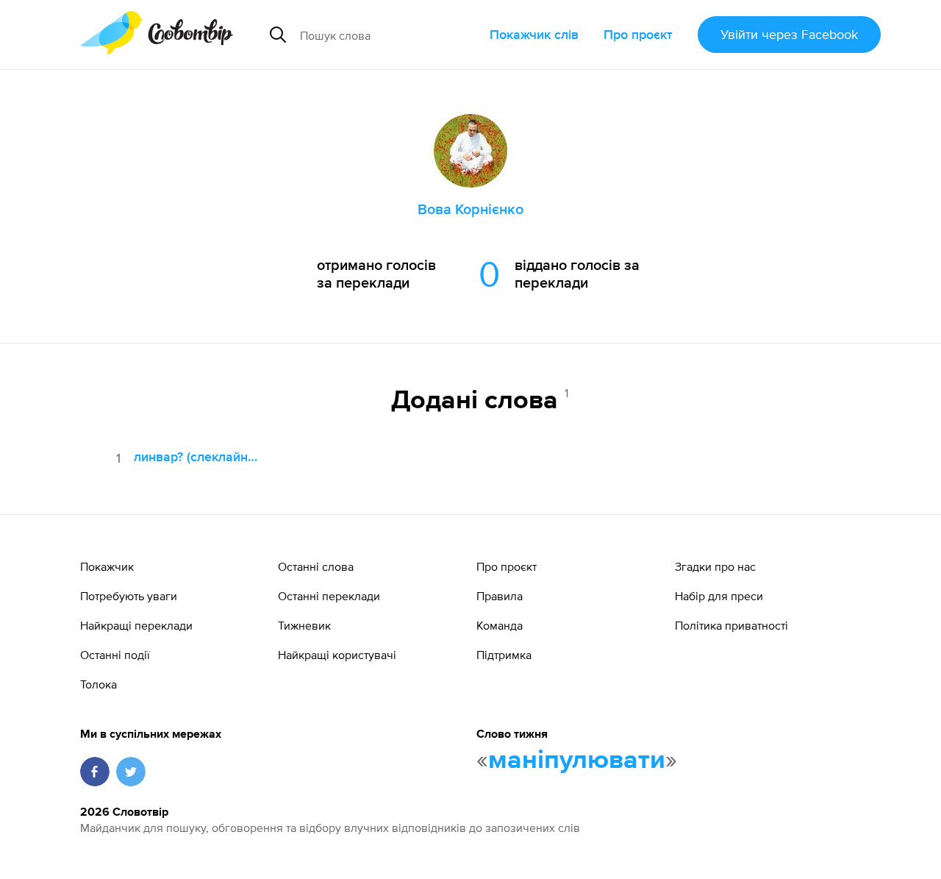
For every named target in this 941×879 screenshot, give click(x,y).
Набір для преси (719, 595)
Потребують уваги (128, 595)
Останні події (115, 654)
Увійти (789, 34)
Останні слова (316, 566)
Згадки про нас (715, 566)
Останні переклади (329, 595)
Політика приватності (731, 625)
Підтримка (504, 654)
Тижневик (304, 625)
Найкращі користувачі (337, 654)
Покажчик (107, 566)
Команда (499, 625)
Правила (499, 595)
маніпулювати (576, 760)
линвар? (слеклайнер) (199, 456)
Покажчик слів (534, 34)
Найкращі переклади (136, 625)
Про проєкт (638, 34)
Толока (98, 684)
